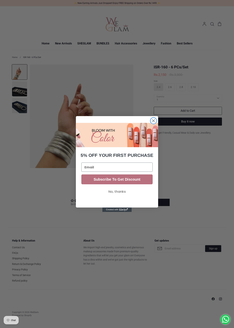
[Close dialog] (153, 121)
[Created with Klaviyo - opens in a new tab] (117, 210)
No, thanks (117, 191)
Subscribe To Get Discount (117, 179)
